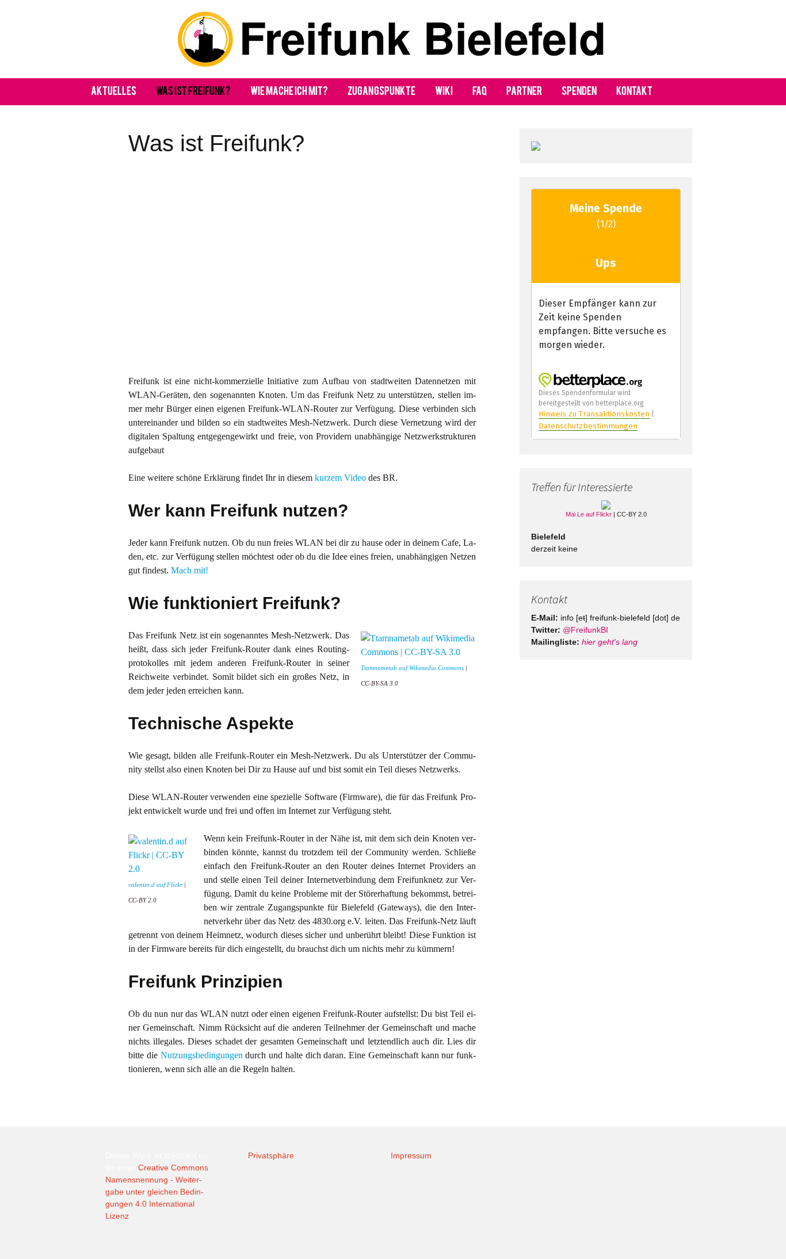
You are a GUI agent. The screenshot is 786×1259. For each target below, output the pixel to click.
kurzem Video (340, 478)
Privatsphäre (271, 1155)
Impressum (411, 1155)
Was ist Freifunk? (193, 92)
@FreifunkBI (585, 629)
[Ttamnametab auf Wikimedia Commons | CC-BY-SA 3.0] (418, 644)
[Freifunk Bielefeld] (393, 39)
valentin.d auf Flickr (155, 885)
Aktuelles (113, 92)
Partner (524, 92)
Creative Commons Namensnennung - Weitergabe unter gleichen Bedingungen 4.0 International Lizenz (156, 1191)
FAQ (479, 92)
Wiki (444, 92)
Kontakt (634, 92)
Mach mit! (189, 570)
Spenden (579, 92)
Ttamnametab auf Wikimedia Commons (412, 668)
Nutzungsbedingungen (202, 1055)
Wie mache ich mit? (289, 92)
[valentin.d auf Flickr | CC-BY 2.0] (160, 854)
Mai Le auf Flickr (589, 514)
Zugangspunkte (381, 92)
